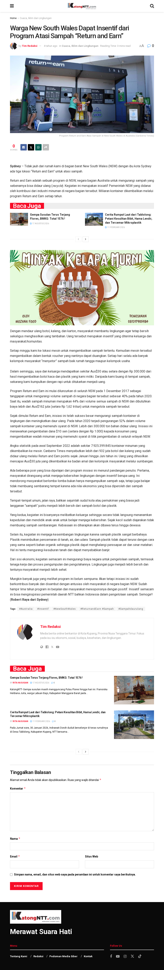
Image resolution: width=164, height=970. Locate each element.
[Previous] (78, 239)
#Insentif (43, 608)
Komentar (18, 788)
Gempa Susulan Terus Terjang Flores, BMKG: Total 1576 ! (46, 677)
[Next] (86, 239)
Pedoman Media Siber (63, 956)
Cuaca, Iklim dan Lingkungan (36, 18)
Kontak (88, 956)
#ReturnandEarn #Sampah (97, 608)
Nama (15, 839)
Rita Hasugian (20, 683)
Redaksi (38, 956)
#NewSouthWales (64, 608)
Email (15, 856)
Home (13, 18)
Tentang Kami (18, 956)
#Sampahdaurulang (130, 608)
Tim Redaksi (29, 45)
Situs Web (91, 856)
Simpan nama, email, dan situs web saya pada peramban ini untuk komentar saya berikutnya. (75, 874)
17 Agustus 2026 (40, 223)
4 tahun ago (50, 45)
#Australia (26, 608)
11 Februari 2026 (116, 227)
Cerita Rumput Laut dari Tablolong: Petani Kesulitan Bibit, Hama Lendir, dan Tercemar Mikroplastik (128, 218)
